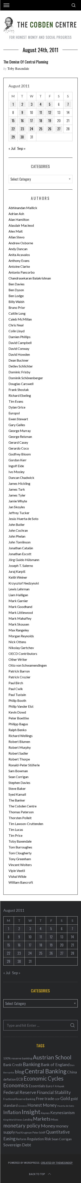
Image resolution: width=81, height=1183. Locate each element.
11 (40, 112)
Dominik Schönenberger (26, 378)
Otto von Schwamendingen (28, 665)
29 (13, 137)
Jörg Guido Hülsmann (24, 560)
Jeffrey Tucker (19, 513)
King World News (13, 1119)
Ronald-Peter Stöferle (24, 765)
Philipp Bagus (18, 724)
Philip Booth (17, 700)
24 (31, 128)
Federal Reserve (19, 1092)
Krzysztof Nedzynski (24, 583)
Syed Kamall (17, 794)
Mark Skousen (19, 624)
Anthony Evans (19, 260)
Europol (14, 413)
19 (49, 120)
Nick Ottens (17, 642)
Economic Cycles (44, 1078)
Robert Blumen (19, 741)
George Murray (20, 431)
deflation (9, 1079)
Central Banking (45, 1071)
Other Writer (18, 659)
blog (19, 1071)
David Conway (19, 348)
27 (58, 128)
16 (22, 120)
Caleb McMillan (20, 319)
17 (31, 120)
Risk (47, 1138)
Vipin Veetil (17, 871)
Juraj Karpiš (17, 571)
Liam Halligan (18, 595)
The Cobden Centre (23, 806)
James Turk (17, 489)
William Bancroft (21, 882)
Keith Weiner (18, 577)
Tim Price (15, 835)
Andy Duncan (18, 249)
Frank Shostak (19, 390)
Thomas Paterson (21, 812)
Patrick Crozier (20, 677)
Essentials (37, 1086)
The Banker (17, 800)
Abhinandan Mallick (23, 208)
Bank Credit (12, 1065)
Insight (31, 1111)
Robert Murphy (20, 747)
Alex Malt (16, 231)
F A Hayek (58, 1086)
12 (49, 112)
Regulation (35, 1139)
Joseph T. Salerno (21, 566)
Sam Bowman (18, 771)
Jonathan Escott (20, 554)
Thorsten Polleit (20, 818)
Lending (27, 1119)
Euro (49, 1086)
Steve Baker (17, 788)
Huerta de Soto (65, 1105)
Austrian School (52, 1057)
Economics (15, 1085)
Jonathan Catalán (21, 548)
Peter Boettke (19, 718)
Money (48, 1126)
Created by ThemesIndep (57, 1162)
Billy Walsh (16, 302)
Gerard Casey (18, 442)
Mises (54, 1119)
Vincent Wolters (20, 865)
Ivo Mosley (17, 472)
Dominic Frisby (19, 372)
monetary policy (21, 1125)
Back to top (37, 1174)
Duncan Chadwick (21, 478)
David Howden (19, 354)
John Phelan (17, 536)
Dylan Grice (17, 407)
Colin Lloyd (17, 331)
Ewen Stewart (18, 419)
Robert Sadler (18, 753)
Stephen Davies (19, 783)
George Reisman (20, 436)
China (72, 1072)
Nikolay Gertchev (21, 648)
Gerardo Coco (19, 448)
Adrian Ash (16, 214)
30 (22, 137)
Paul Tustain (17, 695)
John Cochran (18, 530)
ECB (19, 1079)
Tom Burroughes (20, 847)
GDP (57, 1099)
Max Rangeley (19, 630)
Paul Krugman (24, 1132)
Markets (41, 1119)
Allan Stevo (17, 237)
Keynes (45, 1113)
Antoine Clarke (19, 266)
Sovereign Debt (17, 1144)
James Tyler (17, 495)
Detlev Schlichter (21, 366)
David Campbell (20, 343)
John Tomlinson (20, 542)
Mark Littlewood (21, 612)
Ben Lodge (16, 296)
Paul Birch (16, 683)
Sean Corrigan (18, 777)
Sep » (21, 148)
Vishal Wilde (17, 876)
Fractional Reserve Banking (19, 1099)
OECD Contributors (23, 653)
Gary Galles (17, 425)
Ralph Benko (18, 730)
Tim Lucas (16, 829)
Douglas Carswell (21, 384)
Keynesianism (62, 1112)
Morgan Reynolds (21, 636)
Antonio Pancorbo (22, 272)
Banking (31, 1064)
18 (40, 120)
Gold (65, 1098)
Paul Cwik (16, 689)
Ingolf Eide (16, 466)
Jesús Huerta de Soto (23, 519)
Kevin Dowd (17, 712)
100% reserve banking (17, 1058)
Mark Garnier (18, 601)
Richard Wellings (21, 736)
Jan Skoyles (17, 507)
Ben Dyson (16, 290)
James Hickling (19, 483)
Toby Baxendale (18, 68)
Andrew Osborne (21, 243)
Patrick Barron (19, 671)
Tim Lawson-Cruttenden (26, 824)
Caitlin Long (17, 313)
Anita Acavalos (19, 255)
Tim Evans (16, 401)
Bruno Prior (17, 307)
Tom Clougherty (20, 853)
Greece (22, 1105)
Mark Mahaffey (20, 618)
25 (40, 128)
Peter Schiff (38, 1132)
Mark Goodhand (20, 607)
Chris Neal (16, 325)
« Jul (12, 148)
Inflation (12, 1112)
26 (49, 128)
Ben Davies (17, 284)
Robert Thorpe (19, 759)
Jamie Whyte (18, 501)
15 (13, 120)
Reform (21, 1139)
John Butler (17, 524)
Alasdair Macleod (21, 225)
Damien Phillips (20, 337)
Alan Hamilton (19, 219)
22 (13, 128)
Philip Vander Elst (21, 706)
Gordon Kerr (18, 460)
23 (22, 128)
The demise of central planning (25, 62)
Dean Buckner (19, 360)
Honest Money (42, 1105)
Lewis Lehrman (19, 589)
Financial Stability (54, 1092)
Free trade (45, 1098)
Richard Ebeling (20, 395)
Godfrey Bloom (20, 454)
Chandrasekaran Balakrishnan (30, 278)
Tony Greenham (20, 859)
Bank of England (55, 1064)
